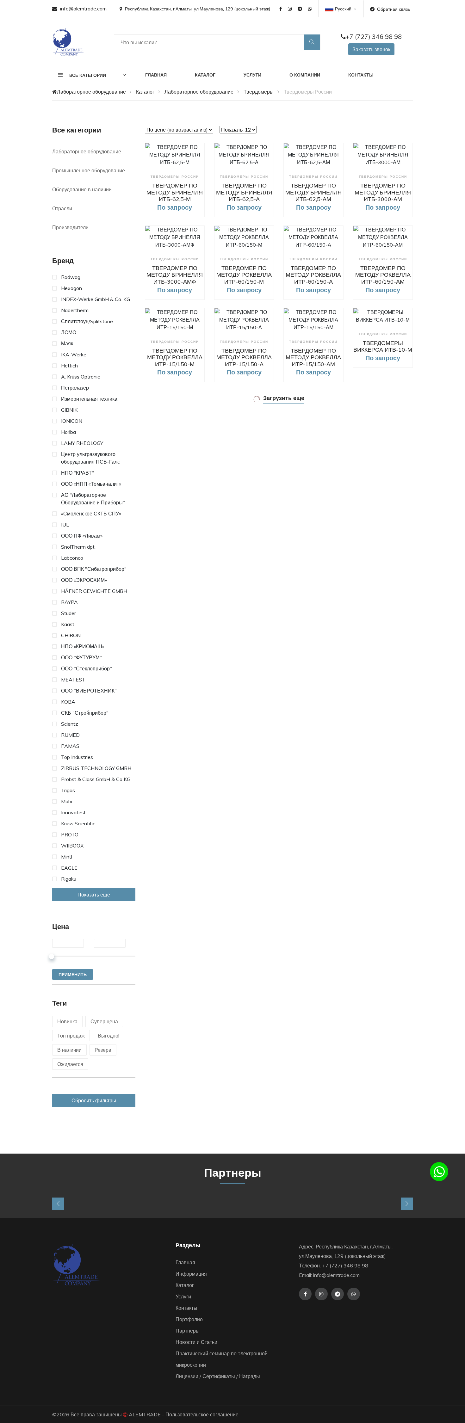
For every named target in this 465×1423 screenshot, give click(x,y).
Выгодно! (108, 1035)
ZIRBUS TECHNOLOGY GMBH (96, 768)
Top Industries (77, 757)
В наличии (69, 1050)
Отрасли (62, 208)
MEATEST (73, 679)
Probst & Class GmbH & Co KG (95, 779)
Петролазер (75, 388)
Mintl (66, 856)
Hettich (69, 365)
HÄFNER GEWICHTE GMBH (94, 591)
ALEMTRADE (145, 1414)
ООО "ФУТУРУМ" (81, 657)
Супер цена (104, 1021)
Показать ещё (94, 894)
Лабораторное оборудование (91, 92)
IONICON (71, 421)
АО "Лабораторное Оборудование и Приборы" (93, 499)
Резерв (103, 1050)
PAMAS (70, 746)
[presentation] (58, 1204)
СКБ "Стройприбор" (84, 713)
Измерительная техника (89, 399)
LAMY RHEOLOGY (82, 443)
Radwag (70, 277)
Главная (156, 75)
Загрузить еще (283, 398)
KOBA (68, 702)
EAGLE (69, 868)
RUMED (70, 735)
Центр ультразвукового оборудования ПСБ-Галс (90, 458)
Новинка (67, 1021)
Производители (70, 227)
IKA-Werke (73, 354)
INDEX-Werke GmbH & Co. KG (95, 299)
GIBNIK (69, 410)
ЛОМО (68, 332)
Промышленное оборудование (88, 170)
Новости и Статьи (196, 1342)
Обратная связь (393, 9)
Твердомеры (259, 92)
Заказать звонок (371, 49)
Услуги (252, 75)
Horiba (68, 432)
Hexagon (71, 288)
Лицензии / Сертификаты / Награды (218, 1376)
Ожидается (70, 1064)
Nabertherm (75, 310)
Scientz (69, 724)
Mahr (67, 801)
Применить (73, 974)
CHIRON (71, 635)
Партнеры (188, 1331)
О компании (304, 75)
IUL (65, 524)
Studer (68, 613)
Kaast (67, 624)
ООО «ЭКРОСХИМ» (84, 580)
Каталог (205, 75)
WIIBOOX (72, 845)
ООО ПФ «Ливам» (81, 536)
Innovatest (73, 812)
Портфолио (189, 1319)
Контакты (361, 75)
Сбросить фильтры (93, 1100)
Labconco (72, 558)
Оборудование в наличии (82, 189)
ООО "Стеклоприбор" (86, 668)
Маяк (67, 343)
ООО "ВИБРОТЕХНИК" (89, 690)
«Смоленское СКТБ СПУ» (91, 513)
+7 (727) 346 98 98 (374, 36)
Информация (191, 1274)
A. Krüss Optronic (80, 376)
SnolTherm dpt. (78, 547)
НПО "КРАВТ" (77, 473)
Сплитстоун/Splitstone (87, 321)
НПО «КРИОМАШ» (82, 646)
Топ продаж (71, 1035)
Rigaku (68, 879)
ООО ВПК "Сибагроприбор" (94, 569)
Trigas (68, 790)
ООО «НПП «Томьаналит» (91, 484)
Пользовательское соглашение (202, 1414)
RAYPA (69, 602)
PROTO (69, 834)
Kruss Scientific (78, 823)
